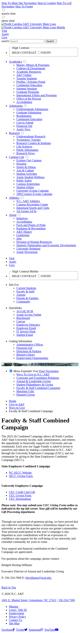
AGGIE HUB (24, 311)
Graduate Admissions (28, 112)
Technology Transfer (28, 139)
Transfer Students (26, 78)
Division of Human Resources (34, 241)
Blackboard (23, 318)
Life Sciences (24, 146)
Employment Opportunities (32, 358)
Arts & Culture (25, 170)
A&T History (24, 231)
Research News (25, 153)
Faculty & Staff (25, 291)
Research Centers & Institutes (33, 143)
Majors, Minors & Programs (32, 65)
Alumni (20, 294)
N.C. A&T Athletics (28, 201)
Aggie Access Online (28, 314)
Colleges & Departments (30, 68)
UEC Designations (20, 498)
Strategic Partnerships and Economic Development (46, 245)
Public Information (27, 149)
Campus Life (16, 157)
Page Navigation (49, 371)
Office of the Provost (28, 98)
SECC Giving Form (21, 476)
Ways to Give (17, 407)
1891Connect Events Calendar (34, 194)
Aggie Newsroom (26, 252)
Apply (5, 34)
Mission (13, 606)
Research (14, 133)
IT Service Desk (26, 331)
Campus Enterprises (28, 184)
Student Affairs (25, 187)
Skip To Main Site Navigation (19, 3)
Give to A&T (17, 404)
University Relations (28, 248)
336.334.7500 (66, 600)
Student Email (24, 334)
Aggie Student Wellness (30, 177)
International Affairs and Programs (36, 95)
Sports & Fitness (26, 167)
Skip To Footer (24, 6)
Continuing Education (29, 85)
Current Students (26, 288)
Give (4, 37)
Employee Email (26, 328)
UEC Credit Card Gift (22, 492)
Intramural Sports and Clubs (32, 207)
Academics (15, 61)
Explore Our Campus (28, 160)
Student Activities (26, 173)
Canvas (20, 321)
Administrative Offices (29, 344)
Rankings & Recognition (31, 228)
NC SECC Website (20, 472)
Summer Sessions (26, 88)
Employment (16, 613)
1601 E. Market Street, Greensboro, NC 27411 (28, 600)
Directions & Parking (28, 351)
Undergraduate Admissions (32, 109)
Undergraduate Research (30, 136)
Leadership (22, 235)
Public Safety (24, 180)
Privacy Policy (17, 616)
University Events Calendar (32, 190)
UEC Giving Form (20, 495)
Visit (4, 30)
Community (23, 301)
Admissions (16, 105)
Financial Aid (24, 126)
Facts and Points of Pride (31, 225)
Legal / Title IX (18, 609)
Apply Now (23, 129)
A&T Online (23, 75)
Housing (21, 163)
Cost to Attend (24, 122)
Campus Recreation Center (32, 204)
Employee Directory (28, 324)
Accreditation (24, 102)
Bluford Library (25, 354)
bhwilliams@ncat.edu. (38, 577)
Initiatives (22, 218)
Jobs (19, 238)
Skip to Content (46, 3)
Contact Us (15, 620)
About (12, 215)
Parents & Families (27, 298)
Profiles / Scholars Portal (30, 81)
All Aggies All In (26, 211)
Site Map (14, 623)
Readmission (23, 115)
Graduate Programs (27, 92)
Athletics (14, 197)
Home (12, 401)
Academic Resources (28, 71)
